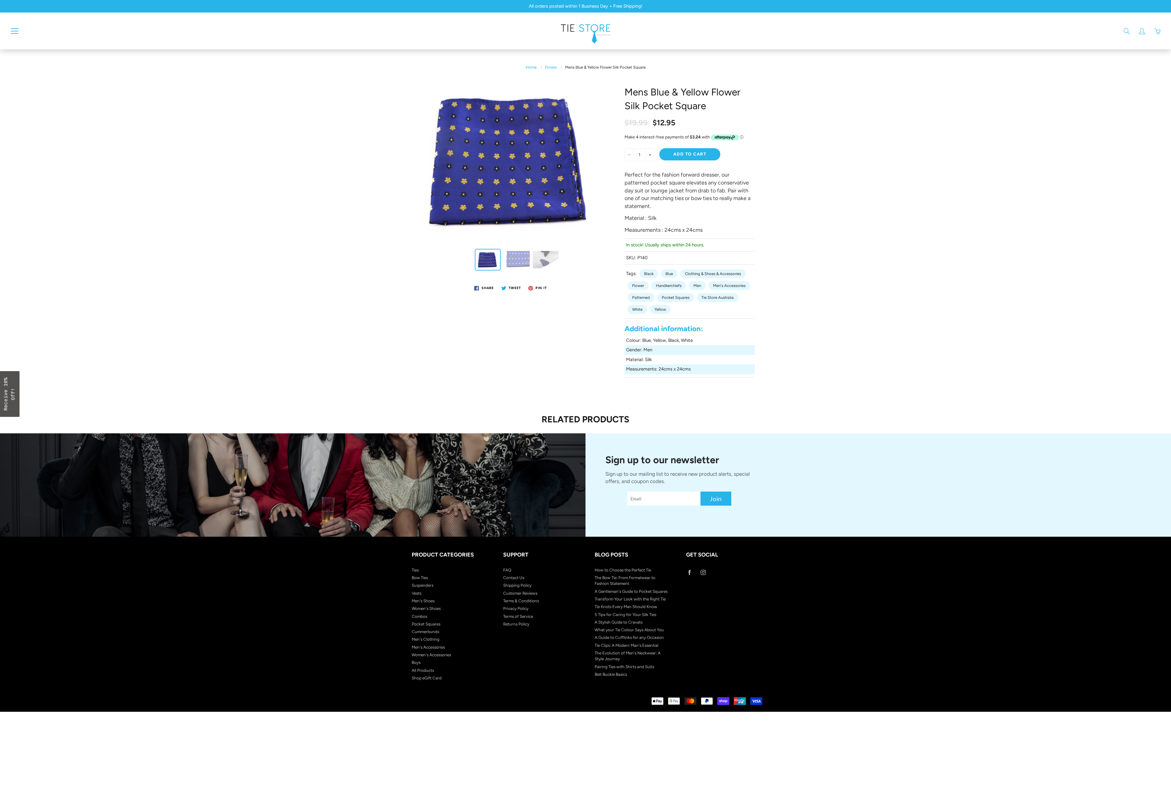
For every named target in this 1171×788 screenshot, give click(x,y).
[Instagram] (703, 572)
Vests (416, 593)
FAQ (507, 570)
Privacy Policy (515, 608)
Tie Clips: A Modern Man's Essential (626, 645)
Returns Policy (516, 623)
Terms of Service (518, 616)
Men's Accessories (729, 285)
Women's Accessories (431, 654)
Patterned (641, 297)
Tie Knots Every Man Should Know (626, 606)
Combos (419, 616)
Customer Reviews (520, 593)
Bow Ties (420, 577)
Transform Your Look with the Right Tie (630, 598)
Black (649, 273)
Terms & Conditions (521, 600)
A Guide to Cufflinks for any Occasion (629, 637)
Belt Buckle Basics (611, 674)
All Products (423, 670)
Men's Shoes (423, 600)
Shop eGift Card (427, 677)
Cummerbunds (425, 631)
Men (697, 285)
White (637, 309)
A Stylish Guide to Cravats (619, 622)
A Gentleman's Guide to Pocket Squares (631, 591)
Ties (415, 570)
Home (531, 67)
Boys (416, 662)
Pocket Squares (675, 297)
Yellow (660, 309)
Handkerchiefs (669, 285)
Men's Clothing (425, 639)
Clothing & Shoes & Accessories (713, 273)
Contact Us (513, 577)
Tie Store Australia (717, 297)
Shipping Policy (517, 585)
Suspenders (422, 585)
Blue (669, 273)
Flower (551, 67)
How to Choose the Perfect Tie (623, 570)
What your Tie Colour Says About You (629, 629)
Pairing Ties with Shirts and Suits (624, 666)
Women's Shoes (426, 608)
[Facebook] (689, 572)
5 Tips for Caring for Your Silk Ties (625, 614)
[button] (10, 394)
